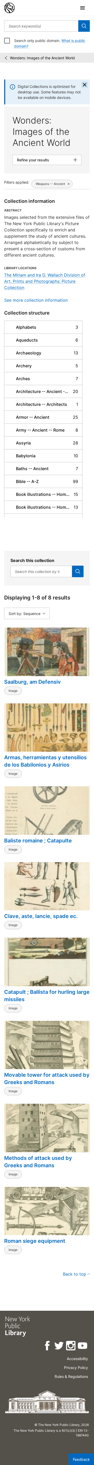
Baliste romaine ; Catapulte (38, 840)
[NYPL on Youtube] (83, 1346)
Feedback (81, 1459)
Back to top (74, 1274)
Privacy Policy (76, 1367)
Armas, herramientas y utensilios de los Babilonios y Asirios (45, 761)
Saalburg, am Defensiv (32, 682)
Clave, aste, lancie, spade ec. (41, 916)
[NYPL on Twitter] (59, 1346)
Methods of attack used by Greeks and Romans (38, 1162)
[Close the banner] (84, 85)
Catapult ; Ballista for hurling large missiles (47, 995)
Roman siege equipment (34, 1241)
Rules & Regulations (71, 1376)
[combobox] (41, 26)
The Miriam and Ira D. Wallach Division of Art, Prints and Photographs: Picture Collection (44, 281)
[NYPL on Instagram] (71, 1346)
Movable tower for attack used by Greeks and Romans (47, 1078)
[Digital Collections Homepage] (9, 8)
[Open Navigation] (82, 8)
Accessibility (77, 1358)
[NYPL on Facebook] (48, 1346)
